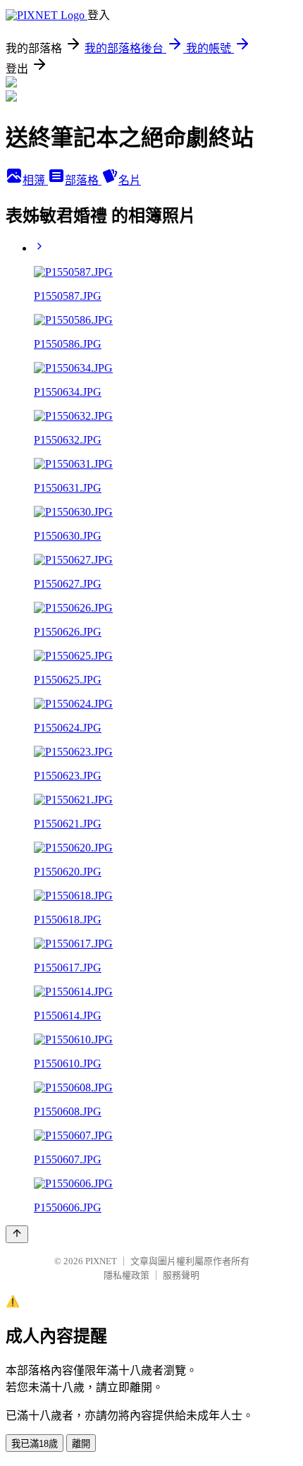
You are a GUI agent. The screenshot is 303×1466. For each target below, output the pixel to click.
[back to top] (17, 1234)
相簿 (35, 180)
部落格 (83, 180)
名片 (129, 180)
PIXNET (101, 1261)
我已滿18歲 (34, 1443)
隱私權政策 (126, 1275)
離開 (81, 1443)
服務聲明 (181, 1275)
